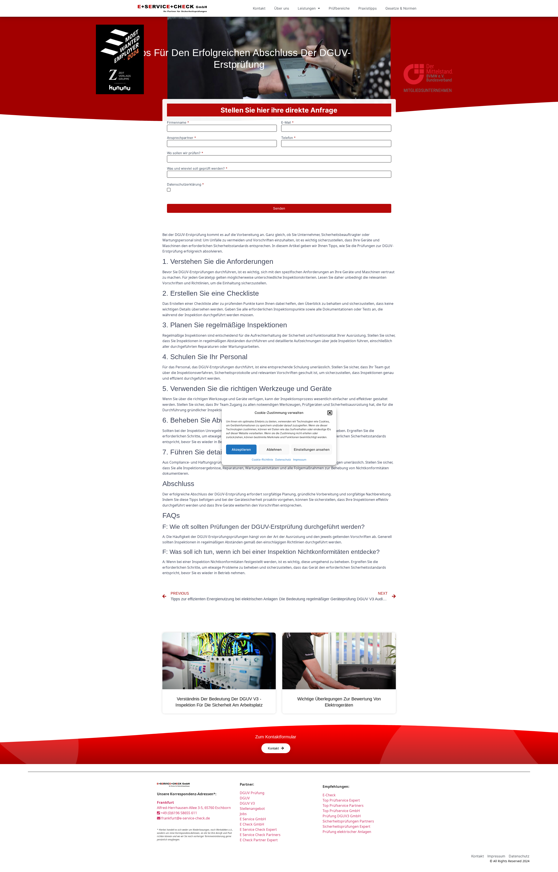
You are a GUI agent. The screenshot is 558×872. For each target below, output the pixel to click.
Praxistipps (367, 8)
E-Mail (287, 123)
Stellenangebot (252, 808)
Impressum (299, 459)
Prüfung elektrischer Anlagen (347, 831)
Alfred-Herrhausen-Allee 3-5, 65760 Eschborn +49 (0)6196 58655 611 (194, 807)
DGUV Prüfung (252, 792)
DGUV (245, 798)
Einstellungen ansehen (312, 449)
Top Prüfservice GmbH (341, 810)
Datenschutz (283, 459)
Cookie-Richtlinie (262, 459)
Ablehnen (274, 449)
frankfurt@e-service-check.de (185, 818)
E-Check (329, 795)
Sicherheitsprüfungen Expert (346, 826)
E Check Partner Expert (259, 840)
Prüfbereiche (339, 8)
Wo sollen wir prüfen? (185, 153)
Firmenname (178, 123)
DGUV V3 (247, 803)
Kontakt (259, 8)
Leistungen (307, 8)
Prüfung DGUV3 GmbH (342, 816)
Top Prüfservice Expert (341, 800)
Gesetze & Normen (400, 8)
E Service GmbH (253, 819)
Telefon (288, 138)
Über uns (281, 8)
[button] (330, 413)
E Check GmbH (252, 824)
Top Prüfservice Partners (343, 805)
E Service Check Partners (260, 834)
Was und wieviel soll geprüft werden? (197, 169)
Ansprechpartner (181, 138)
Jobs (243, 813)
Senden (279, 208)
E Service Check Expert (259, 829)
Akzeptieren (241, 449)
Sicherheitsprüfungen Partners (348, 821)
